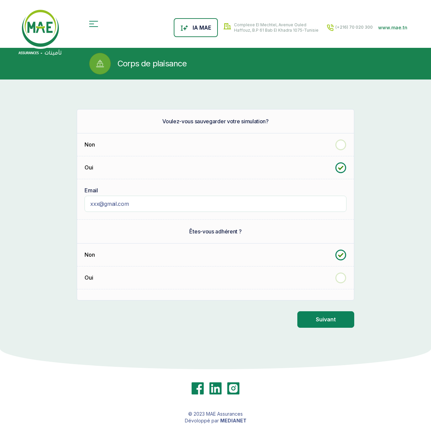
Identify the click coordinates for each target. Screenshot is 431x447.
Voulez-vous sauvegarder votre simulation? (215, 121)
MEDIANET (233, 420)
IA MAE (202, 27)
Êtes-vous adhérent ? (215, 231)
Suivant (326, 319)
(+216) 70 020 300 (353, 27)
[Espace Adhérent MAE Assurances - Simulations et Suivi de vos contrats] (40, 32)
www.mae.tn (392, 27)
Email (91, 190)
